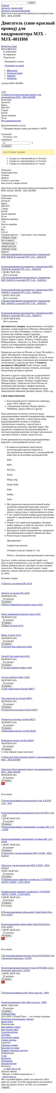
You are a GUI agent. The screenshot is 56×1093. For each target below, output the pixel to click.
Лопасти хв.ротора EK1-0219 (15, 593)
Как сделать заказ (9, 1029)
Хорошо (5, 1087)
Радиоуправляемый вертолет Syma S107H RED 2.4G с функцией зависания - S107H (27, 969)
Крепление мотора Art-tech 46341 (17, 740)
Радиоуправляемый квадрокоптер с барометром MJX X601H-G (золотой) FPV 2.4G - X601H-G (27, 314)
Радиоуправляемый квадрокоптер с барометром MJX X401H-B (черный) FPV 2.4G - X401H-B (27, 267)
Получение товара (10, 1037)
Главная (5, 5)
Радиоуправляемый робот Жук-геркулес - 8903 (24, 1002)
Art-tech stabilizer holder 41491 (15, 677)
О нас (4, 1055)
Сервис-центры (8, 1040)
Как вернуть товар (10, 1048)
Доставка (5, 1034)
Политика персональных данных (17, 1019)
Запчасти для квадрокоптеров (15, 10)
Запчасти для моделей (12, 8)
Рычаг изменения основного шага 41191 (21, 614)
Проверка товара (9, 1045)
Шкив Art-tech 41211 (11, 635)
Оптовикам (6, 1061)
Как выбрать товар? (11, 1027)
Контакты (6, 1058)
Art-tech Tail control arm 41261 (15, 656)
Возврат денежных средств (14, 1050)
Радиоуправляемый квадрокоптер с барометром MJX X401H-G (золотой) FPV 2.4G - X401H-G (27, 291)
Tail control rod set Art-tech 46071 (16, 698)
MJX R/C (12, 49)
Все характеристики (11, 120)
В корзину (6, 146)
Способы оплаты (9, 1032)
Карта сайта (7, 1021)
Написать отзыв (9, 238)
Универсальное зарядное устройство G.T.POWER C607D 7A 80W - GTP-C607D (25, 892)
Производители (9, 1063)
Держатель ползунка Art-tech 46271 (18, 719)
